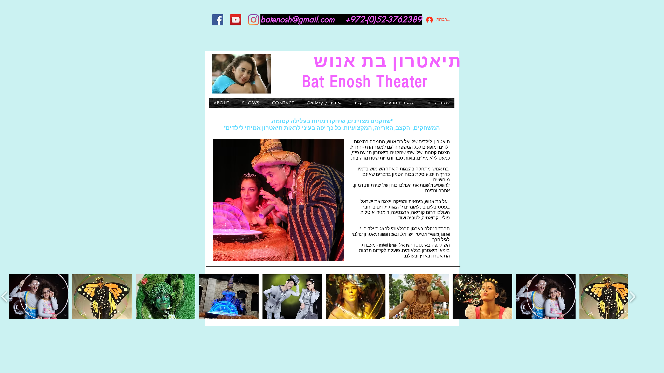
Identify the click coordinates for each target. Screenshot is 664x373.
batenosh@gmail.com (297, 19)
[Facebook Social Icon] (217, 19)
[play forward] (632, 296)
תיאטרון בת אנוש (365, 62)
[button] (278, 200)
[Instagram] (253, 19)
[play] (333, 256)
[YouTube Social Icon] (235, 19)
